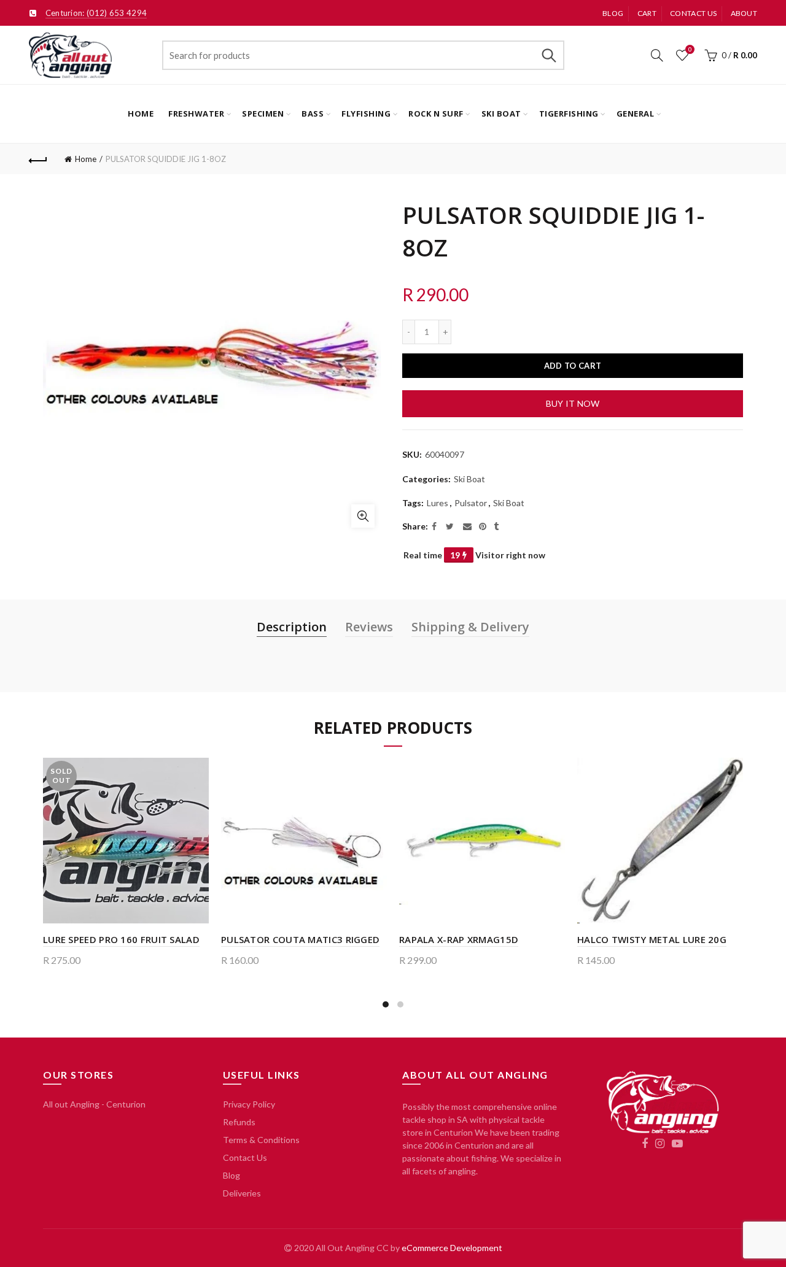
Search (549, 55)
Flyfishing (366, 113)
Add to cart (572, 366)
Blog (612, 13)
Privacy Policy (249, 1104)
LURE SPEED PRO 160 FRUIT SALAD (121, 939)
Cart (646, 13)
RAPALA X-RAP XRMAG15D (458, 939)
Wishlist (689, 49)
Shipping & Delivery (470, 626)
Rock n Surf (436, 113)
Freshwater (196, 113)
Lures (437, 503)
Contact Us (245, 1157)
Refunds (239, 1122)
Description (292, 626)
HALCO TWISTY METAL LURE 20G (651, 939)
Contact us (693, 13)
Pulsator (470, 503)
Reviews (369, 626)
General (636, 113)
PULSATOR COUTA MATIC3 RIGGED (300, 939)
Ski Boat (501, 113)
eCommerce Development (452, 1247)
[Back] (38, 159)
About (744, 13)
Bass (313, 113)
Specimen (263, 113)
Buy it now (573, 403)
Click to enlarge (363, 516)
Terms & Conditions (261, 1139)
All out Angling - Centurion (94, 1104)
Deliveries (242, 1193)
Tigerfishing (569, 113)
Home (141, 113)
